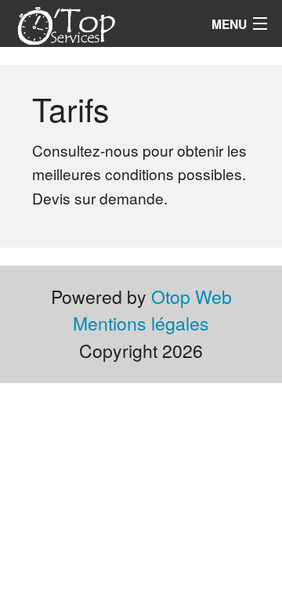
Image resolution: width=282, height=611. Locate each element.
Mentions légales (141, 323)
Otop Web (191, 296)
